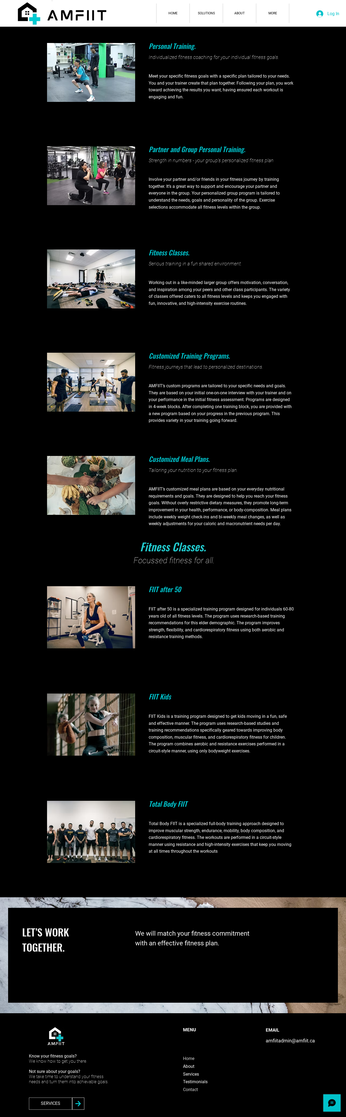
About (188, 1066)
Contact (190, 1089)
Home (188, 1058)
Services (191, 1074)
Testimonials (195, 1081)
